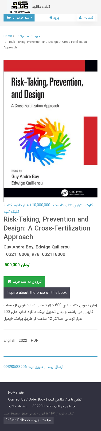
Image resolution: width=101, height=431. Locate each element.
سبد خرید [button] (20, 17)
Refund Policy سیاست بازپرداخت (28, 420)
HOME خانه (16, 392)
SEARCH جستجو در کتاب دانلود (53, 406)
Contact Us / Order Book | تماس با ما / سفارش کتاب (45, 399)
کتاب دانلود (41, 7)
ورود (55, 17)
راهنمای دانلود (17, 406)
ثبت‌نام (88, 17)
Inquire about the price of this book (37, 293)
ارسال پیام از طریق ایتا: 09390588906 (33, 367)
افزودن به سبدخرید (27, 282)
